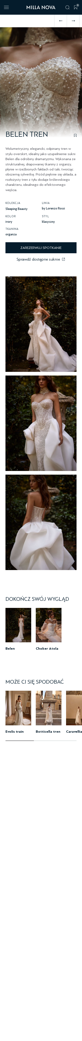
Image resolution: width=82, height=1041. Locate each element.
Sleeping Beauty (16, 209)
